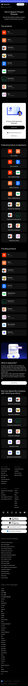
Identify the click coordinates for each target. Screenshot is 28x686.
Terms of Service (16, 681)
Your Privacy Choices (7, 681)
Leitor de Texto (4, 577)
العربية (2, 588)
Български (3, 646)
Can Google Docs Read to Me (8, 565)
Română (3, 642)
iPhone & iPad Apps (5, 469)
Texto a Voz (3, 575)
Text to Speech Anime (6, 559)
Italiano (2, 613)
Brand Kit (17, 507)
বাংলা (2, 667)
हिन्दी (2, 611)
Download (3, 483)
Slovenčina (3, 650)
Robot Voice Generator (6, 557)
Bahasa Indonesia (5, 665)
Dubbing (16, 471)
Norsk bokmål (4, 619)
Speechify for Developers (7, 490)
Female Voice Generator (6, 550)
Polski (2, 621)
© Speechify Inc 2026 (12, 683)
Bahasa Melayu (4, 671)
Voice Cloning (18, 473)
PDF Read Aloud (5, 571)
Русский (3, 626)
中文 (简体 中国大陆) (6, 597)
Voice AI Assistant (5, 544)
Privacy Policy (4, 683)
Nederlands (3, 603)
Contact (16, 492)
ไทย (2, 636)
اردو (2, 673)
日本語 (2, 615)
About (16, 490)
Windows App (4, 475)
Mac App (3, 473)
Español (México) (5, 632)
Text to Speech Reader (6, 548)
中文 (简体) (3, 592)
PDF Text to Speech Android (7, 546)
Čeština (3, 599)
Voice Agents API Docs (6, 499)
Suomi (2, 607)
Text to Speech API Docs (7, 497)
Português (3, 644)
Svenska (3, 634)
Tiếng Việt (3, 640)
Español (3, 630)
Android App (4, 471)
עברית (2, 663)
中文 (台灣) (3, 595)
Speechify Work (18, 475)
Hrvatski (3, 657)
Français (3, 605)
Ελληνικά (3, 659)
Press (16, 505)
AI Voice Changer (5, 561)
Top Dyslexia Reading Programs (8, 555)
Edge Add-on (4, 481)
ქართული (3, 648)
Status (16, 503)
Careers (16, 497)
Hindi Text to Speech (6, 569)
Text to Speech (4, 467)
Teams (2, 492)
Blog (16, 495)
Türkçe (2, 638)
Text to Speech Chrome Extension (9, 567)
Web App (3, 477)
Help (16, 501)
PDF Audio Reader (5, 563)
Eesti (2, 655)
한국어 (2, 617)
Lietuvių (3, 661)
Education (3, 495)
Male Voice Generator (6, 553)
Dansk (2, 601)
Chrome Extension (5, 479)
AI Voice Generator (19, 469)
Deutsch (3, 609)
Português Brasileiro (6, 624)
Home (2, 7)
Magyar (3, 590)
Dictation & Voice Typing (6, 542)
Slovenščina (4, 653)
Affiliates (17, 499)
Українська (3, 628)
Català (2, 669)
